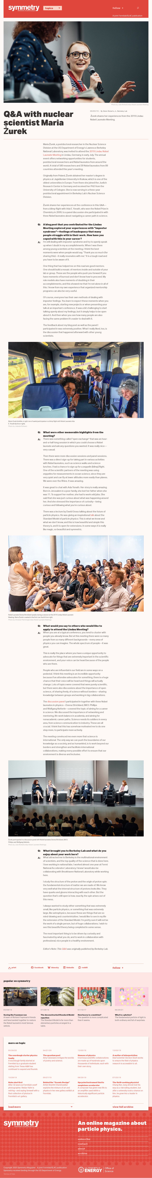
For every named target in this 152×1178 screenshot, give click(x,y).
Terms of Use (9, 1174)
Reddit (84, 967)
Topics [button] (49, 8)
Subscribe (84, 1139)
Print (14, 967)
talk (92, 515)
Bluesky (55, 967)
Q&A (64, 949)
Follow (116, 7)
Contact (83, 1143)
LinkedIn (70, 967)
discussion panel (56, 702)
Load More (14, 1106)
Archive (82, 1153)
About (81, 1148)
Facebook (38, 967)
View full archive (123, 1106)
